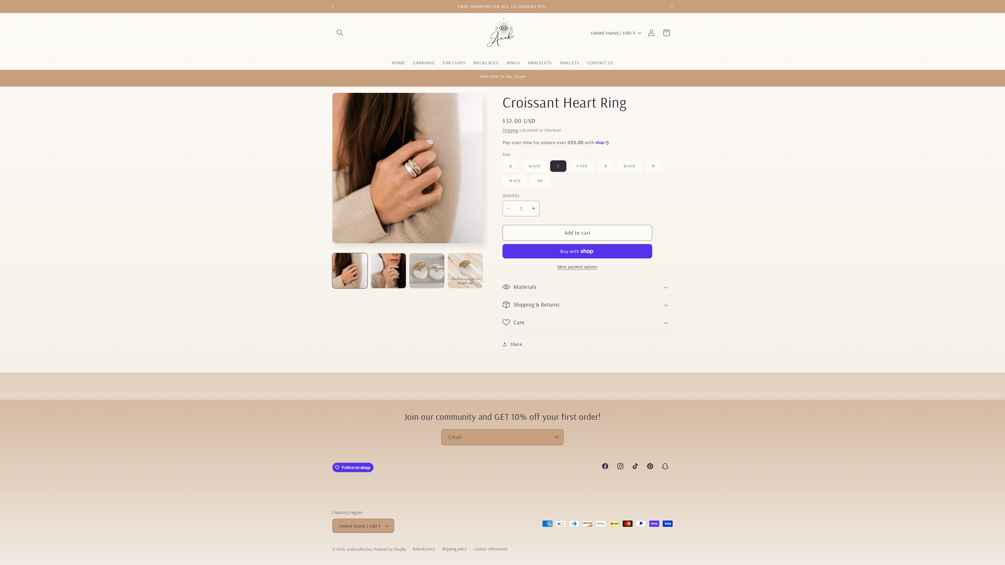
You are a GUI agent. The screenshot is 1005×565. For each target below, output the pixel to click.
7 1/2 (585, 167)
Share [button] (516, 344)
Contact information (491, 549)
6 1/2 (538, 167)
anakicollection (359, 549)
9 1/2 (518, 182)
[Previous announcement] (333, 6)
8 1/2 (633, 167)
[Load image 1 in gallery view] (349, 270)
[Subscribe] (556, 437)
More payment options (577, 266)
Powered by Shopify (390, 549)
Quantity (511, 195)
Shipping (510, 130)
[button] (339, 32)
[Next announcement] (672, 6)
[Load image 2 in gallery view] (388, 270)
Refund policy (424, 549)
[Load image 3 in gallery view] (426, 270)
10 (544, 182)
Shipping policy (454, 549)
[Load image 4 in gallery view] (465, 270)
